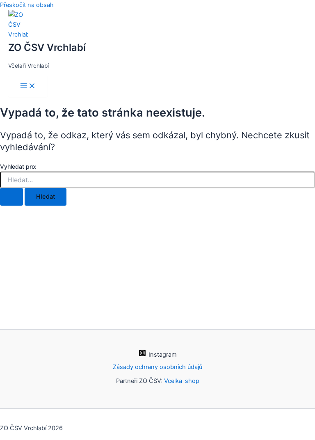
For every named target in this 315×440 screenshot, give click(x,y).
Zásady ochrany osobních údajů (157, 367)
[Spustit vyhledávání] (11, 197)
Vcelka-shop (181, 381)
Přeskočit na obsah (27, 5)
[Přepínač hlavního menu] (28, 86)
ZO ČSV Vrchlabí (47, 47)
